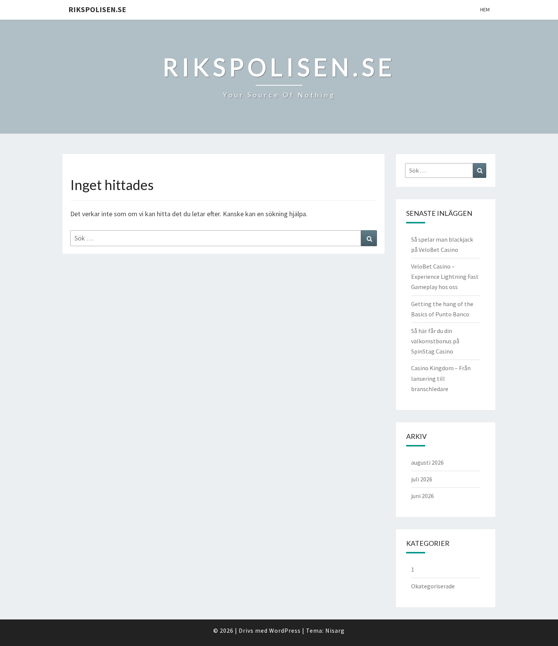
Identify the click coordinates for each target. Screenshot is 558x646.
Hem (485, 9)
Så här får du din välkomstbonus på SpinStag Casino (435, 341)
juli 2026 (421, 479)
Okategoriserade (433, 586)
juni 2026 (422, 496)
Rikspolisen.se (97, 9)
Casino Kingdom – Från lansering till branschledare (441, 378)
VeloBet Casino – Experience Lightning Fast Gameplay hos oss (445, 276)
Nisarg (335, 630)
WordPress (285, 630)
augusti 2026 (427, 462)
